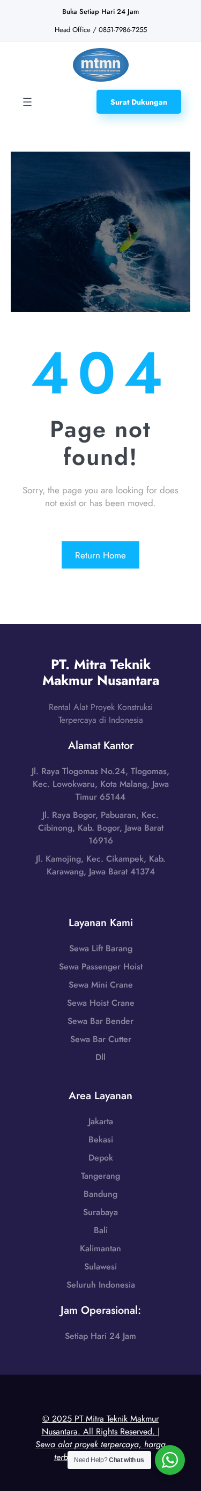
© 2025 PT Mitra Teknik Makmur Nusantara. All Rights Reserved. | (100, 1438)
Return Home (100, 555)
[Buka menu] (27, 102)
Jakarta (100, 1121)
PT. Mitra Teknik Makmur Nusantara (100, 672)
